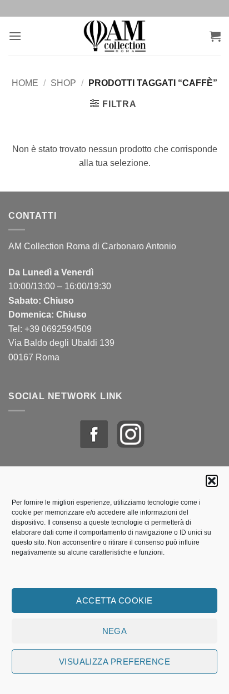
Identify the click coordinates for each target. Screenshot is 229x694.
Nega (114, 631)
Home (25, 83)
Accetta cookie (114, 600)
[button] (211, 480)
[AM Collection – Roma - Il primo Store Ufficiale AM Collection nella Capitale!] (115, 36)
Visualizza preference (114, 661)
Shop (63, 83)
